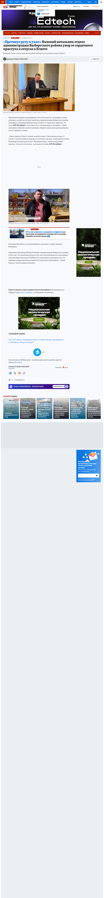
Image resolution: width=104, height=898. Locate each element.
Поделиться (95, 59)
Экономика (55, 2)
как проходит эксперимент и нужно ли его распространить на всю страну (46, 234)
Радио (78, 6)
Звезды (69, 2)
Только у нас (21, 33)
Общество (45, 2)
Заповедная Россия (67, 33)
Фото (11, 2)
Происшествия (79, 33)
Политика (36, 2)
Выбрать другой (45, 13)
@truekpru (18, 362)
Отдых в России (56, 33)
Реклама (86, 6)
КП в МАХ (47, 33)
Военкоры (30, 33)
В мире (63, 2)
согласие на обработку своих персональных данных (86, 479)
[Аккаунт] (101, 2)
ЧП (12, 380)
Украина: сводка (39, 33)
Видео (17, 2)
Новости (14, 33)
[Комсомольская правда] (12, 6)
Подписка (95, 6)
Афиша (87, 33)
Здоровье (77, 2)
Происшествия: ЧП (19, 380)
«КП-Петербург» (27, 292)
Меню (3, 2)
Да (38, 13)
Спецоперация (26, 2)
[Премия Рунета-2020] (28, 7)
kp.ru (66, 367)
